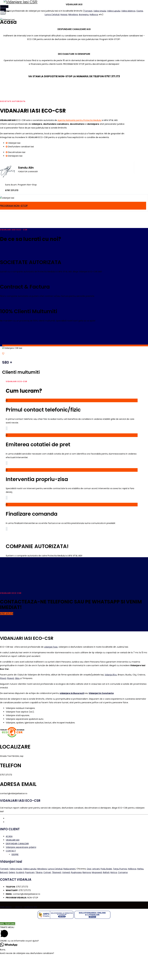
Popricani (29, 872)
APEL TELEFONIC (7, 923)
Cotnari (47, 872)
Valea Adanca (128, 10)
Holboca (94, 14)
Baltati (106, 872)
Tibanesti (56, 872)
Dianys (18, 906)
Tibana (38, 872)
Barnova (87, 872)
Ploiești (10, 678)
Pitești (3, 678)
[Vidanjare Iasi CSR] (74, 2)
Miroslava (73, 14)
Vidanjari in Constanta (101, 693)
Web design (6, 906)
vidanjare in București (72, 693)
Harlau (140, 868)
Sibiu (17, 678)
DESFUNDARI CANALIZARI (17, 843)
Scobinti (20, 872)
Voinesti (66, 872)
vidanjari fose (51, 646)
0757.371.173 (6, 613)
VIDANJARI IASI (12, 840)
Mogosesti (97, 872)
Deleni (12, 872)
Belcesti (4, 872)
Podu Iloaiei (106, 868)
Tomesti (88, 10)
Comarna (123, 872)
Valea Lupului (113, 10)
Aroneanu (84, 14)
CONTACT (11, 850)
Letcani (96, 868)
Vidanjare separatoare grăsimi (21, 847)
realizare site (30, 906)
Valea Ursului (99, 10)
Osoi (89, 868)
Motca (113, 872)
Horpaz (63, 14)
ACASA (9, 836)
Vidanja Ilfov (111, 674)
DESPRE (15, 854)
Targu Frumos (120, 868)
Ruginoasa (76, 872)
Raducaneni (69, 868)
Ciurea (139, 10)
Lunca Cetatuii (52, 14)
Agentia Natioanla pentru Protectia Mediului (79, 120)
